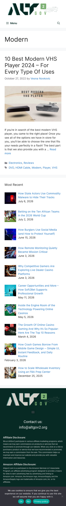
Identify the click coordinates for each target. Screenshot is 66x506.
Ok (21, 501)
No (28, 501)
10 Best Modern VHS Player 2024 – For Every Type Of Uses (31, 65)
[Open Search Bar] (58, 23)
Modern (36, 167)
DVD (11, 167)
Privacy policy (41, 501)
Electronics (15, 162)
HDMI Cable (23, 167)
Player (46, 167)
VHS (54, 167)
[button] (33, 411)
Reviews (29, 162)
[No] (62, 496)
